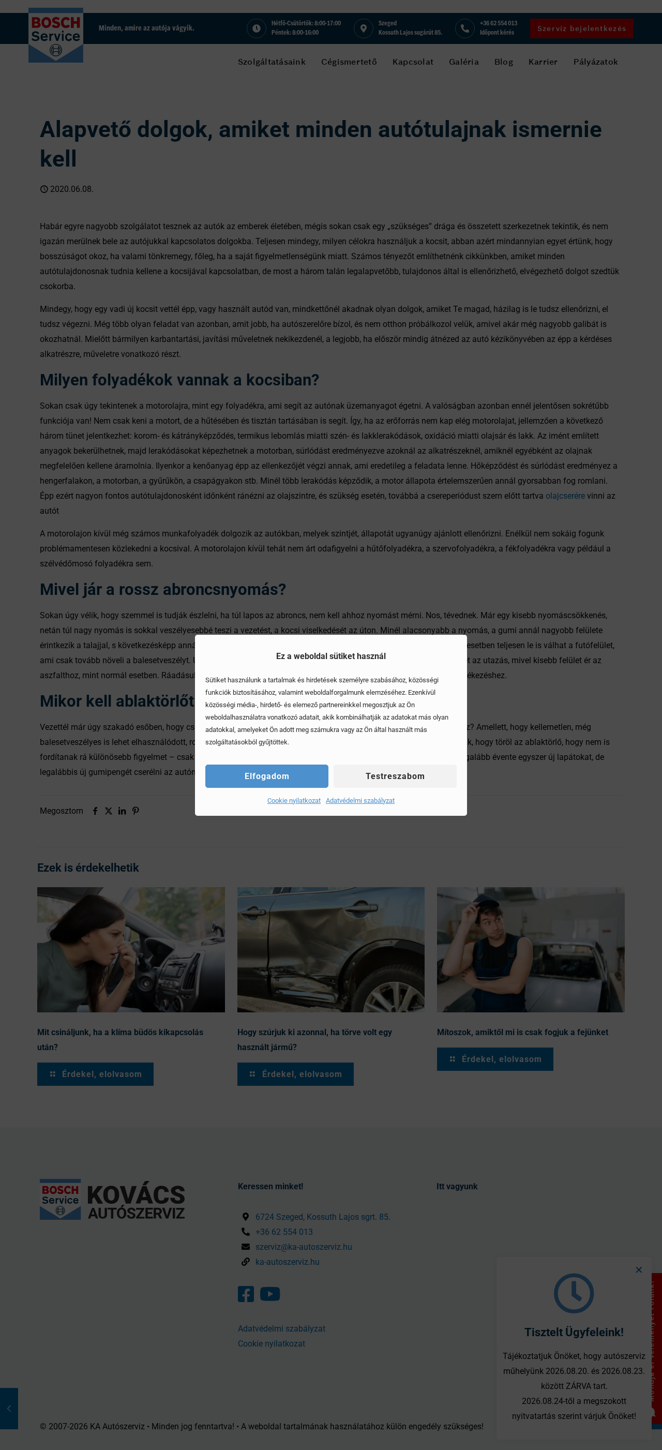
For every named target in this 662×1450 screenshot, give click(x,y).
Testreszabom (395, 776)
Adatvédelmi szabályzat (360, 800)
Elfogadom (267, 776)
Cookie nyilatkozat (294, 800)
